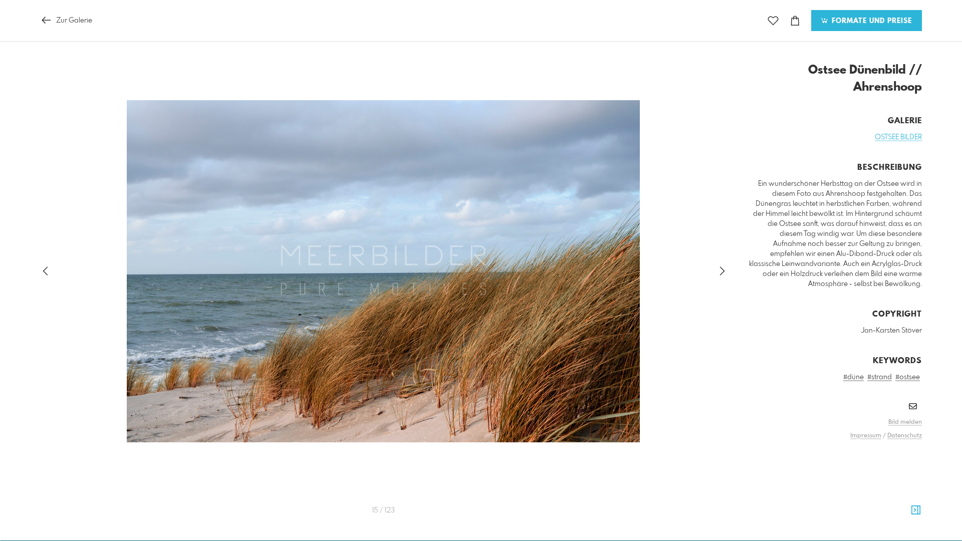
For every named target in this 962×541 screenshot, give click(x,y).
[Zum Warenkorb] (795, 21)
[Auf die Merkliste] (773, 21)
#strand (879, 377)
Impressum (865, 436)
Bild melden (905, 422)
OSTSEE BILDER (898, 137)
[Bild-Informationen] (916, 510)
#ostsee (907, 377)
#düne (853, 377)
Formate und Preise (870, 21)
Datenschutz (904, 436)
